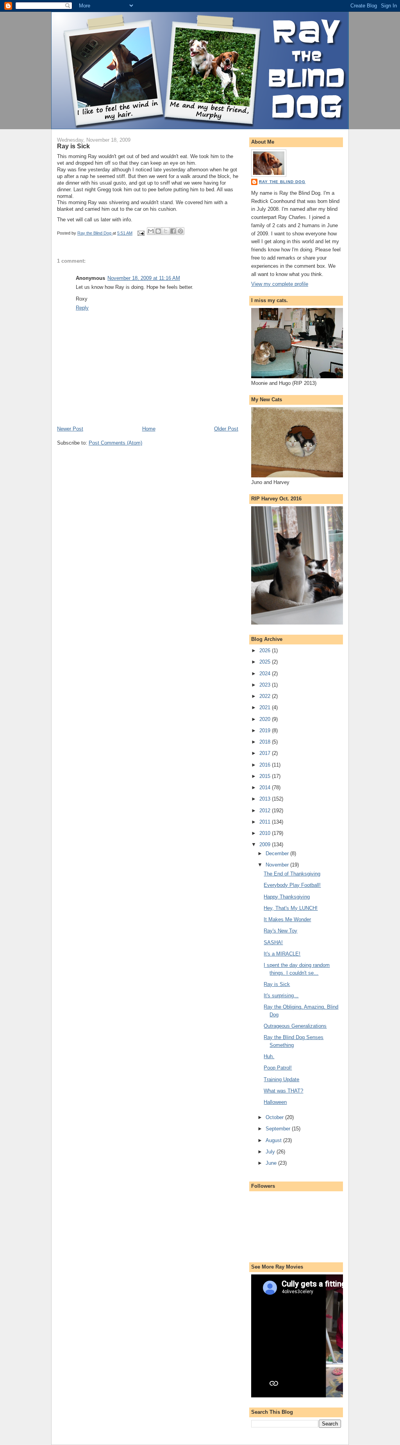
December (278, 853)
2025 (265, 662)
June (272, 1163)
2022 (265, 696)
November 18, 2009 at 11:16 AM (143, 278)
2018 (265, 742)
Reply (82, 308)
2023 (265, 685)
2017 (265, 753)
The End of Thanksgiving (292, 874)
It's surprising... (281, 995)
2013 (265, 799)
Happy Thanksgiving (287, 897)
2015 (265, 776)
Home (148, 429)
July (271, 1152)
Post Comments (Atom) (115, 443)
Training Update (281, 1079)
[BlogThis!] (158, 231)
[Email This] (151, 231)
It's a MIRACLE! (282, 954)
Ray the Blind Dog (282, 182)
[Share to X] (166, 231)
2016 (265, 765)
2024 (265, 673)
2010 (265, 833)
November (278, 865)
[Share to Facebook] (173, 231)
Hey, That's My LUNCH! (291, 908)
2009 (265, 844)
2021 (265, 707)
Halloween (275, 1102)
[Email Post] (140, 233)
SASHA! (273, 942)
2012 (265, 810)
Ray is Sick (277, 984)
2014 (265, 787)
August (274, 1140)
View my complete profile (279, 284)
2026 (265, 650)
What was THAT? (283, 1091)
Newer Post (70, 429)
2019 (265, 730)
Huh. (269, 1056)
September (279, 1129)
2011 (265, 822)
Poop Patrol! (278, 1068)
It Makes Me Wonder (287, 919)
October (275, 1117)
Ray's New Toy (280, 931)
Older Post (226, 429)
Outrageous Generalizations (295, 1026)
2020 (265, 719)
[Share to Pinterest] (180, 231)
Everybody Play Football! (292, 885)
